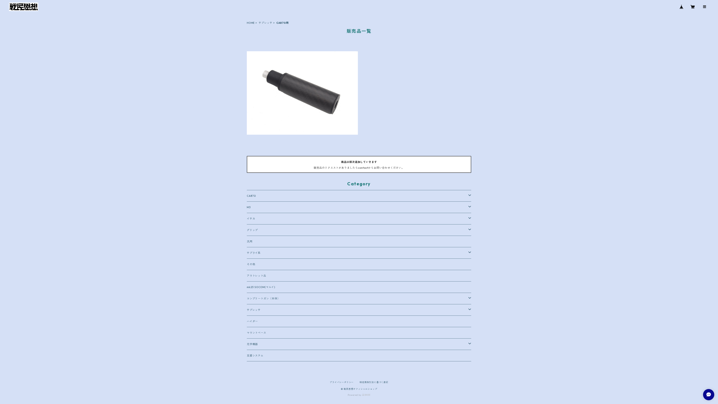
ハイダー (252, 321)
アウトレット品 (256, 275)
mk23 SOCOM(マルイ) (261, 287)
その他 (251, 264)
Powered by (355, 395)
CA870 (251, 196)
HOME (251, 23)
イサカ (251, 218)
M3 (249, 207)
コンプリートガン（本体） (263, 298)
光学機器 (252, 344)
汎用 (249, 241)
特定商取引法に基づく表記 (374, 382)
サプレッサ (265, 23)
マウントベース (256, 332)
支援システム (255, 355)
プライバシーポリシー (342, 382)
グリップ (252, 230)
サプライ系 (254, 253)
